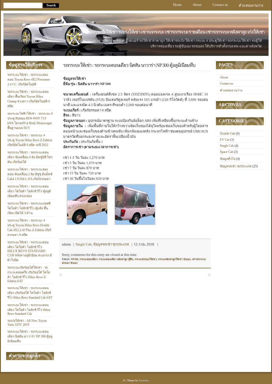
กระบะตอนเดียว (88, 259)
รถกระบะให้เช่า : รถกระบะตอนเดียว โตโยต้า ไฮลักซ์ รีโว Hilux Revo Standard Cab (28, 309)
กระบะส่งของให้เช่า (145, 259)
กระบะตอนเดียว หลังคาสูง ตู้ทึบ (116, 259)
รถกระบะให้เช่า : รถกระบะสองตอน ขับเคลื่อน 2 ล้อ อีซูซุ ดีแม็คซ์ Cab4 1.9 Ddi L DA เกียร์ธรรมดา (29, 174)
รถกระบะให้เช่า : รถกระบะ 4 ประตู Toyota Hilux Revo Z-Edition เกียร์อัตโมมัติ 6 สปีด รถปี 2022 (29, 140)
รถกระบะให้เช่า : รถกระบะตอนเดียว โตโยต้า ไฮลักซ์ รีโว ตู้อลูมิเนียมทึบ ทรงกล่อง (29, 191)
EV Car (225, 139)
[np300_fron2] (87, 224)
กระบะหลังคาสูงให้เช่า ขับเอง (174, 259)
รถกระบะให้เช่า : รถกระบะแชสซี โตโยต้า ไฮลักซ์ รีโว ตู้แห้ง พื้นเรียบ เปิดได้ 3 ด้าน (28, 208)
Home (177, 5)
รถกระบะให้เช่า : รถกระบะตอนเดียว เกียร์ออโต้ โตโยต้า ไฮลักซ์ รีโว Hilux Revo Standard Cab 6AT (29, 292)
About (197, 5)
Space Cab (226, 152)
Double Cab (227, 133)
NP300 (74, 259)
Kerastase (143, 380)
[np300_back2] (134, 224)
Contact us (220, 5)
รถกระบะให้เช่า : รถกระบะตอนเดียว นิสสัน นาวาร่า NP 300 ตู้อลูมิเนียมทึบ (29, 336)
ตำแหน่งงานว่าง (251, 5)
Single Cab (84, 244)
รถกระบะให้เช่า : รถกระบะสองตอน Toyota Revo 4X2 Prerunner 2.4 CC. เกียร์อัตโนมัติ (28, 79)
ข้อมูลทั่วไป (227, 159)
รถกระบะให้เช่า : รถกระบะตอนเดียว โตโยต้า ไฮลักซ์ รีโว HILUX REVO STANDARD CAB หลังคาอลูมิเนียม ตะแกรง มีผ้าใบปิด (29, 251)
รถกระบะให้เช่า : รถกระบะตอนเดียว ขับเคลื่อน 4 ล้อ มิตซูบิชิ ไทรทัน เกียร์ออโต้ (29, 157)
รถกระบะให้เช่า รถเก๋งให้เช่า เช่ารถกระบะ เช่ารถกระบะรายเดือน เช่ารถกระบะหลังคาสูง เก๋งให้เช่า (177, 32)
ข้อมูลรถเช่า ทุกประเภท (111, 244)
